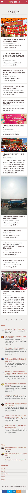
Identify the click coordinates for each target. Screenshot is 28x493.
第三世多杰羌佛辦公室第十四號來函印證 (13, 260)
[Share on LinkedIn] (14, 491)
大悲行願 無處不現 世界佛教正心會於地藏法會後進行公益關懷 (15, 448)
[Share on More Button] (23, 491)
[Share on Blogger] (18, 491)
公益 (3, 43)
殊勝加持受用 (5, 90)
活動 (7, 232)
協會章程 (3, 471)
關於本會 (3, 468)
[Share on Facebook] (4, 491)
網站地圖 (3, 479)
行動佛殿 (11, 43)
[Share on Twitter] (9, 491)
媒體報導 (6, 43)
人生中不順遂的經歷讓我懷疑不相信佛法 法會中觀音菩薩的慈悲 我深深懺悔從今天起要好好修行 (13, 102)
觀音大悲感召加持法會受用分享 (13, 90)
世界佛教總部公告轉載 (7, 60)
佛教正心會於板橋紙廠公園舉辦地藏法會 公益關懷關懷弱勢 (16, 454)
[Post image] (2, 448)
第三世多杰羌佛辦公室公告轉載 (8, 262)
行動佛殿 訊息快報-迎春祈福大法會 (12, 231)
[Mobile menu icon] (2, 2)
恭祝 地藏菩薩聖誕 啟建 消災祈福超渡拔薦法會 (15, 460)
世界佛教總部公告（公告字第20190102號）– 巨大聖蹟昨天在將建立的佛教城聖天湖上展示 (14, 72)
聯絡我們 (3, 477)
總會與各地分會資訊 (5, 474)
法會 (9, 43)
